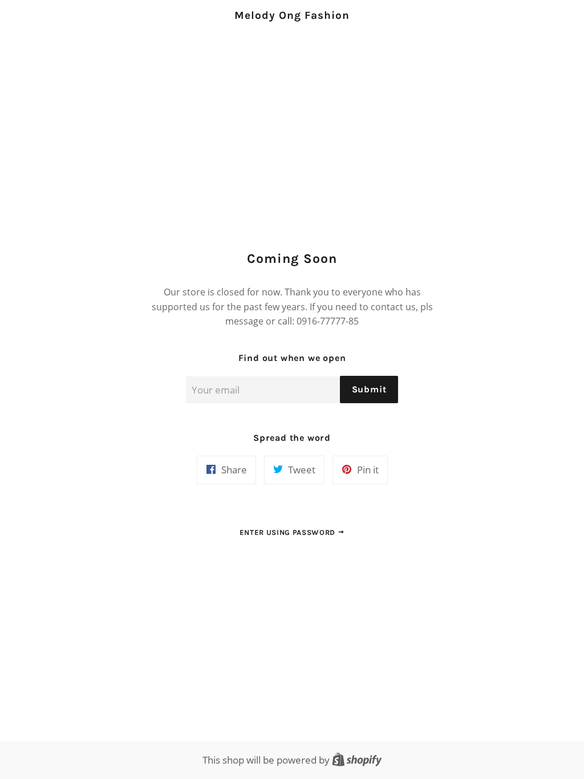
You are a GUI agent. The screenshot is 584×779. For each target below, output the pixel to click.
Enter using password (289, 532)
